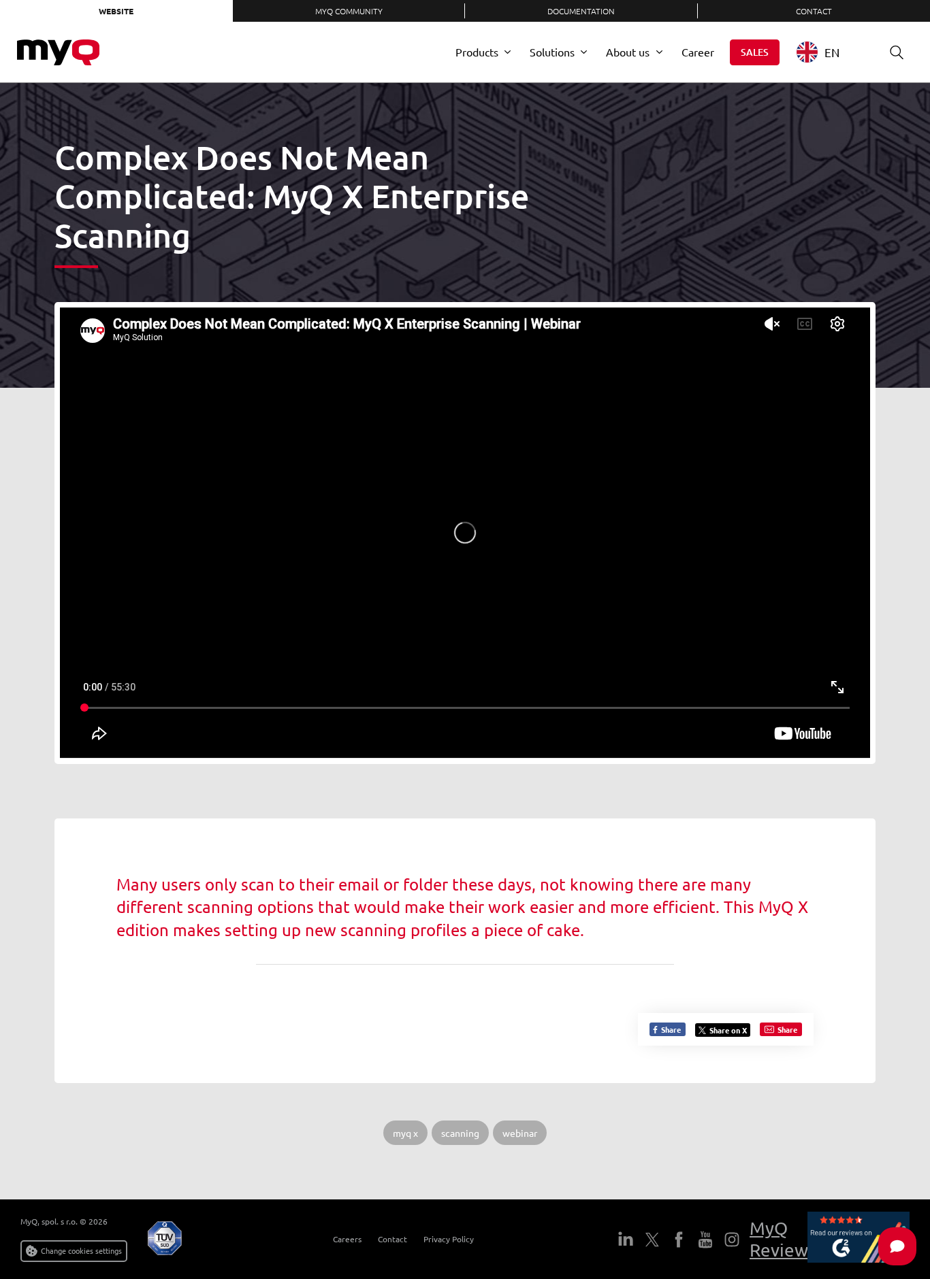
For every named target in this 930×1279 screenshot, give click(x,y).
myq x (405, 1133)
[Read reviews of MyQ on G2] (858, 1239)
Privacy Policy (448, 1239)
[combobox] (828, 52)
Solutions (552, 52)
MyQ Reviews (783, 1239)
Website (116, 10)
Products (476, 52)
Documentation (581, 10)
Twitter (652, 1239)
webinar (519, 1133)
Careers (347, 1239)
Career (698, 52)
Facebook (679, 1239)
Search (896, 52)
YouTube (705, 1239)
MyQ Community (349, 10)
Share (670, 1029)
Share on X (728, 1030)
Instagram (732, 1239)
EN (831, 52)
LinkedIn (626, 1239)
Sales (755, 52)
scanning (460, 1133)
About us (628, 52)
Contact (392, 1239)
